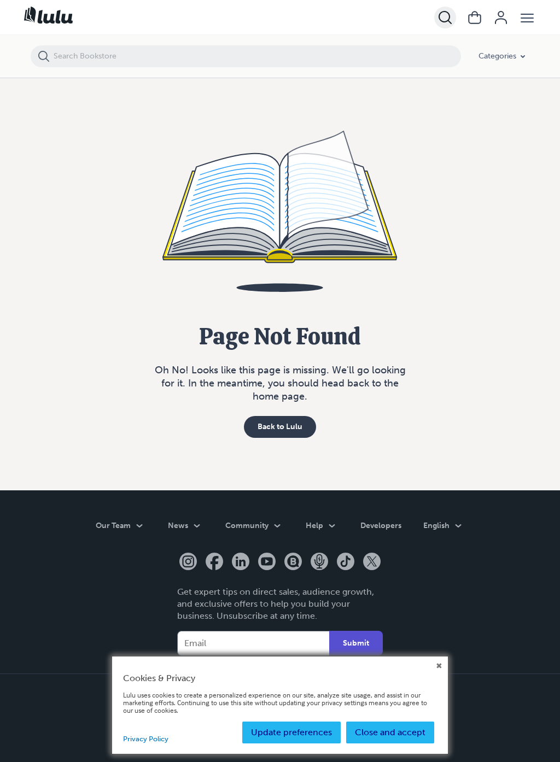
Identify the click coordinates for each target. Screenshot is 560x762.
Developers (380, 525)
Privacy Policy (145, 739)
